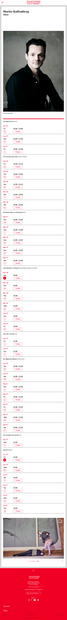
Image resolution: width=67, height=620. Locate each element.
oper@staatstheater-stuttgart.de (33, 589)
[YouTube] (35, 600)
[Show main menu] (2, 2)
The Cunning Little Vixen (10, 156)
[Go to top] (33, 570)
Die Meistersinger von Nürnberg (12, 212)
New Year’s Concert (9, 334)
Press (5, 611)
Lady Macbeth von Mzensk (11, 268)
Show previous (3, 561)
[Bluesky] (38, 600)
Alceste (5, 450)
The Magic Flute (8, 121)
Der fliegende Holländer (10, 359)
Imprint (5, 615)
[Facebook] (31, 600)
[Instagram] (29, 600)
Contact (6, 606)
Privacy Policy (60, 615)
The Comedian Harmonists (11, 435)
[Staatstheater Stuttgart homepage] (33, 2)
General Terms (32, 615)
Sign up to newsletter (32, 593)
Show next (62, 561)
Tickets (17, 131)
